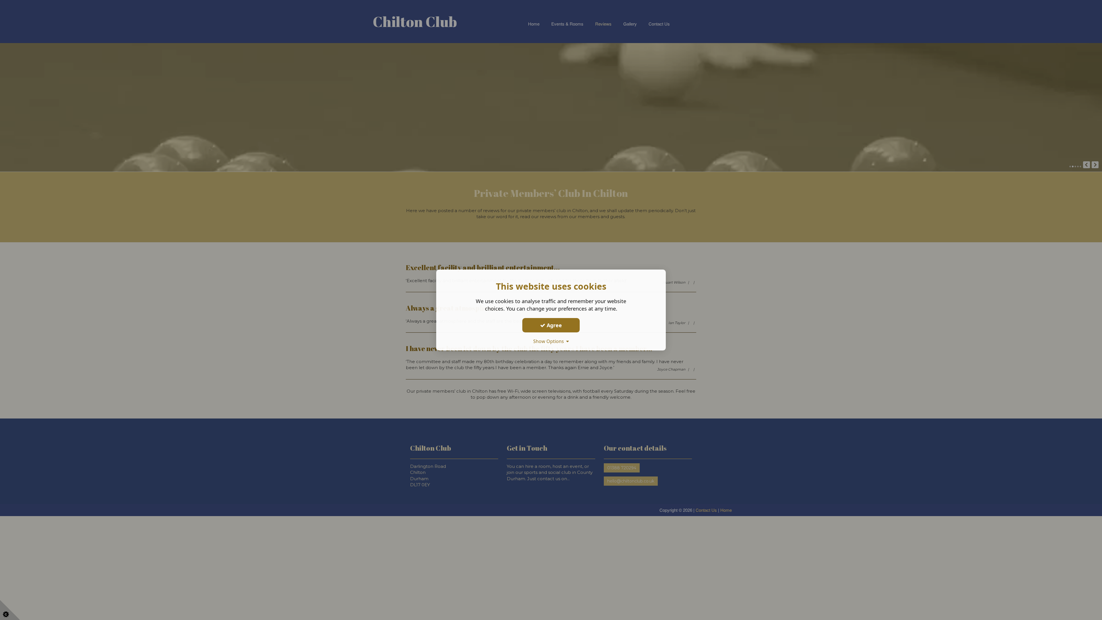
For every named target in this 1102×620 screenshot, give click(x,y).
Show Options (549, 341)
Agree (553, 325)
